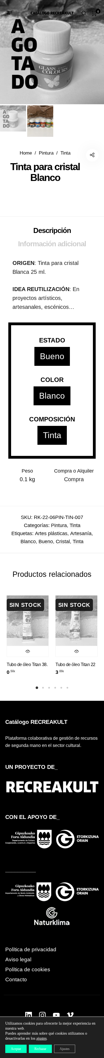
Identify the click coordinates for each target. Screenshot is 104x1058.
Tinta (65, 153)
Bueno (52, 356)
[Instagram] (42, 1015)
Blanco (52, 395)
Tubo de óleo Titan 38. (27, 664)
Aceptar (16, 1049)
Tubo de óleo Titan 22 (75, 664)
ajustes (41, 1038)
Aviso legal (18, 959)
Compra (74, 479)
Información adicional (52, 244)
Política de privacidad (30, 949)
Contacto (16, 979)
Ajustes (65, 1049)
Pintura (46, 153)
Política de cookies (27, 969)
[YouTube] (56, 1015)
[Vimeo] (70, 1015)
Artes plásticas (51, 533)
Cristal (63, 541)
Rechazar (40, 1049)
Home (26, 153)
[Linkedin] (28, 1015)
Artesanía (81, 533)
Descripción (52, 230)
